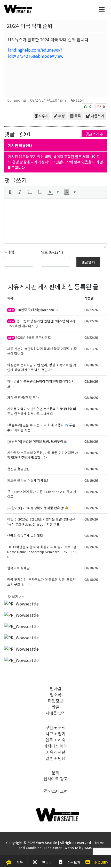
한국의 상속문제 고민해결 (25, 535)
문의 (55, 772)
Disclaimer (53, 847)
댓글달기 (88, 262)
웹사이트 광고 (55, 779)
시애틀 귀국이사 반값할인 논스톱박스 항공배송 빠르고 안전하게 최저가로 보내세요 (41, 411)
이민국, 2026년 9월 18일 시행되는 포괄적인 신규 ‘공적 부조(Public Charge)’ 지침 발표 (41, 521)
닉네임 (9, 252)
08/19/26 (91, 480)
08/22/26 (91, 309)
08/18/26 (91, 567)
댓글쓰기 (92, 134)
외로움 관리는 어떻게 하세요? (27, 480)
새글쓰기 (97, 115)
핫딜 (55, 707)
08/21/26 (91, 348)
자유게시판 (22, 286)
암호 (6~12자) (52, 252)
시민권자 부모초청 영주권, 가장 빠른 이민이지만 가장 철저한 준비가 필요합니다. (42, 455)
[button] (10, 192)
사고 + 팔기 (55, 733)
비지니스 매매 (55, 746)
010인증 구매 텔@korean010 (33, 309)
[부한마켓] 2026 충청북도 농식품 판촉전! (36, 507)
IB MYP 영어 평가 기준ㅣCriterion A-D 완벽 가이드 (41, 494)
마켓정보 (55, 701)
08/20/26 (91, 364)
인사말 (55, 688)
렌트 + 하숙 (55, 740)
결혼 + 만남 (55, 758)
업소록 (55, 694)
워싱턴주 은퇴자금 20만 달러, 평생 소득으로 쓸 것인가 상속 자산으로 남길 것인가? (41, 367)
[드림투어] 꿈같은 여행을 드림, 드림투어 (35, 441)
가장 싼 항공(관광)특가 (23, 397)
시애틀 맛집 (55, 713)
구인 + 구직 (55, 727)
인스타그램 (57, 791)
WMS (88, 847)
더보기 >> (16, 596)
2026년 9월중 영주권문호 (29, 337)
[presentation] (10, 192)
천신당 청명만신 (18, 468)
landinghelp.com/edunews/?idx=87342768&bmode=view (36, 53)
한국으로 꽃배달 (18, 567)
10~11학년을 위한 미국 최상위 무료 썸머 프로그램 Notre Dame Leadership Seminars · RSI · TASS (42, 551)
